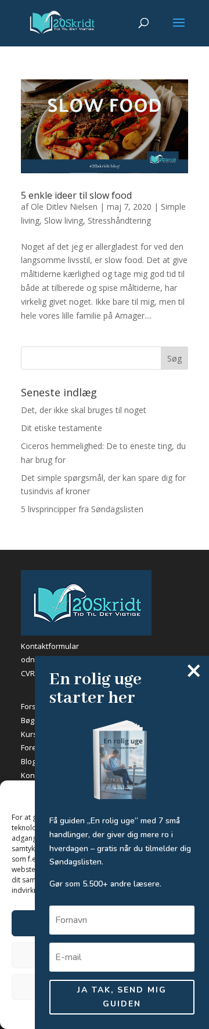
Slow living (63, 220)
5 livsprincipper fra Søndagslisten (82, 508)
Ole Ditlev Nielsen (64, 206)
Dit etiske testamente (61, 427)
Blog (28, 761)
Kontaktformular (50, 646)
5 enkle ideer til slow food (76, 195)
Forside (34, 706)
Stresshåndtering (119, 220)
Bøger (31, 720)
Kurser (33, 734)
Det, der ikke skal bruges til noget (83, 409)
